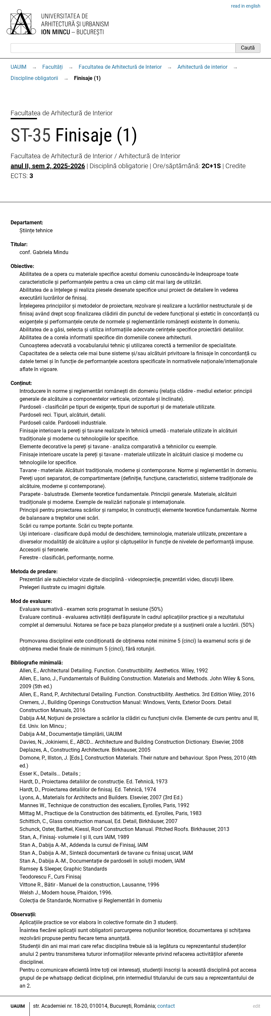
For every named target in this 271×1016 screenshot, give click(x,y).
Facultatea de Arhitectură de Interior (120, 67)
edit (256, 1006)
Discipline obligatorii (34, 78)
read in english (245, 6)
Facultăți (52, 67)
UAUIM (18, 67)
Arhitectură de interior (202, 67)
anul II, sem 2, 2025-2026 (48, 166)
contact (166, 1006)
